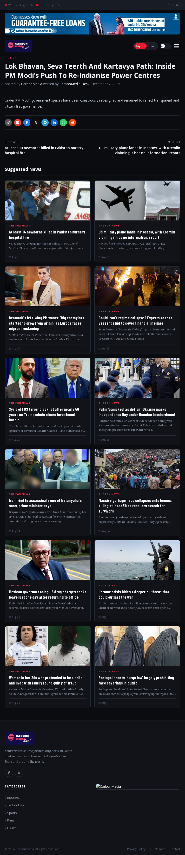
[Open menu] (176, 46)
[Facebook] (168, 5)
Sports (12, 813)
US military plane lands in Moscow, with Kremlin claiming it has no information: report (139, 147)
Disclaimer (157, 849)
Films (10, 820)
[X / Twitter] (176, 5)
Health (12, 828)
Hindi (152, 46)
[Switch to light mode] (165, 46)
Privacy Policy (136, 849)
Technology (15, 805)
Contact (175, 849)
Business (13, 798)
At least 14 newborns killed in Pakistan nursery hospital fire (44, 147)
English (140, 46)
